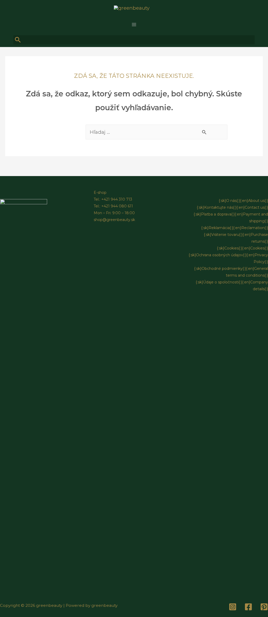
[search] (134, 39)
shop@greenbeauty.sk (114, 219)
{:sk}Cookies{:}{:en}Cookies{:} (242, 248)
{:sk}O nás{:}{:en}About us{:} (243, 200)
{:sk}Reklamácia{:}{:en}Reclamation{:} (234, 227)
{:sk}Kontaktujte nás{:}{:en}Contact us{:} (232, 207)
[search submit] (18, 40)
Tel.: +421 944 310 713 (113, 199)
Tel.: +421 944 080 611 (113, 206)
